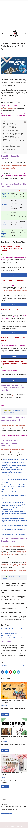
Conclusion (5, 152)
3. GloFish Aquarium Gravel (10, 132)
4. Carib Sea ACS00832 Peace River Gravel (14, 133)
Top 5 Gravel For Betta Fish (8, 126)
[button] (24, 121)
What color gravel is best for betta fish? (13, 146)
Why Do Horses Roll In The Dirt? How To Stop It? (11, 637)
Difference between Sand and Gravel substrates (12, 143)
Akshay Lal (4, 51)
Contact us (13, 826)
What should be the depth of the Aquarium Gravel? (13, 140)
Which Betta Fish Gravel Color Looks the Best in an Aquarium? (13, 138)
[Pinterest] (10, 672)
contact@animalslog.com (6, 813)
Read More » (4, 715)
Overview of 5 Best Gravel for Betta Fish (11, 124)
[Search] (25, 33)
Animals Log (11, 824)
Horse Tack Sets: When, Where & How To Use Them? (12, 628)
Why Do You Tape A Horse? (7, 635)
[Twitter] (6, 672)
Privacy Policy (20, 826)
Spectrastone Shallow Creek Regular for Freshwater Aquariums (4, 233)
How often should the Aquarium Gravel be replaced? (13, 142)
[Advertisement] (14, 15)
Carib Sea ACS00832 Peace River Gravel (5, 224)
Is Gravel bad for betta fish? (10, 149)
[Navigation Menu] (2, 34)
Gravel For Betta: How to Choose (9, 123)
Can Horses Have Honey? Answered (9, 633)
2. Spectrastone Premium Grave (11, 130)
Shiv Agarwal (4, 705)
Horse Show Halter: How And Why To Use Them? (11, 631)
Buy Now (14, 275)
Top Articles (5, 150)
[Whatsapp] (14, 672)
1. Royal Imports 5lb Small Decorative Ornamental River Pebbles (15, 128)
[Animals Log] (14, 33)
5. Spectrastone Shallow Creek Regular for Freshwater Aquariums (13, 135)
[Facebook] (2, 672)
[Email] (18, 672)
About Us (7, 826)
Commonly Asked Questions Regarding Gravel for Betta (14, 145)
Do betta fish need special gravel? (12, 148)
